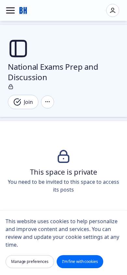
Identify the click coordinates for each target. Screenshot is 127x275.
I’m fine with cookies (80, 261)
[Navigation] (10, 10)
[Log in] (112, 10)
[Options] (47, 102)
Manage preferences (30, 261)
